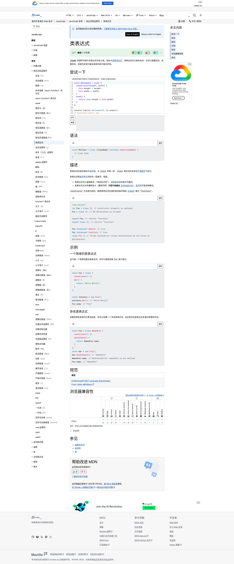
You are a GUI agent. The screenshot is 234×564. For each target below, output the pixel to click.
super (37, 393)
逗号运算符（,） (42, 147)
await (37, 103)
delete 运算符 (41, 162)
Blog (161, 15)
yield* (38, 437)
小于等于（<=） (42, 265)
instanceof (40, 245)
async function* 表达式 (45, 98)
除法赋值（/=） (42, 177)
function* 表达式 (42, 201)
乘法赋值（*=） (42, 299)
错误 (35, 462)
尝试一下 (175, 34)
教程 (171, 536)
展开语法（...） (42, 368)
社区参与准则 (96, 554)
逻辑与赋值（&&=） (44, 275)
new (37, 304)
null (37, 314)
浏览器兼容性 (177, 53)
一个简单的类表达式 (83, 253)
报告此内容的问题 (105, 487)
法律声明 (82, 554)
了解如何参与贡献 (80, 476)
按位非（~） (41, 118)
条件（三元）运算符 (44, 152)
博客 (101, 527)
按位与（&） (40, 108)
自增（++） (40, 236)
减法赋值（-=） (42, 388)
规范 (173, 49)
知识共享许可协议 (101, 559)
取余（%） (40, 349)
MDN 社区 (139, 522)
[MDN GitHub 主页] (32, 537)
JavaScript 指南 (40, 45)
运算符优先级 (41, 334)
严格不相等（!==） (43, 378)
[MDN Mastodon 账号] (46, 537)
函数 (35, 447)
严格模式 (141, 171)
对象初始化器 (41, 329)
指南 (171, 531)
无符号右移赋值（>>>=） (46, 422)
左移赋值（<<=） (43, 255)
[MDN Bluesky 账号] (37, 537)
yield (37, 432)
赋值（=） (40, 85)
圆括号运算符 (41, 216)
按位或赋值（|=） (43, 128)
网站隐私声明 (56, 554)
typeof (38, 403)
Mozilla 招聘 (104, 531)
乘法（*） (39, 295)
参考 (33, 61)
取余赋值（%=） (42, 353)
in (36, 231)
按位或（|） (40, 123)
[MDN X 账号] (41, 537)
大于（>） (40, 206)
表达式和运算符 (40, 71)
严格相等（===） (43, 373)
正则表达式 (38, 457)
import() (38, 226)
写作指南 (138, 531)
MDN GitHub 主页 (142, 540)
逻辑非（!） (40, 280)
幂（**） (39, 187)
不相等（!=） (41, 241)
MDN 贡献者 (111, 484)
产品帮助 (103, 544)
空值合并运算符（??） (45, 324)
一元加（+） (41, 412)
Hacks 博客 (175, 544)
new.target (40, 309)
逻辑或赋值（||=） (43, 290)
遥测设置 (70, 554)
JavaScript (36, 34)
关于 (101, 522)
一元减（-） (40, 407)
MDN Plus (104, 540)
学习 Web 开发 (176, 527)
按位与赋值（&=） (43, 113)
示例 (173, 46)
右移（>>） (40, 358)
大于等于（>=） (42, 211)
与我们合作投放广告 (108, 536)
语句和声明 (38, 442)
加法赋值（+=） (42, 80)
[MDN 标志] (36, 517)
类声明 (92, 171)
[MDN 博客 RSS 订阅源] (50, 537)
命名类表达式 (79, 311)
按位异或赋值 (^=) (43, 137)
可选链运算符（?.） (44, 339)
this (36, 398)
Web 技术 (174, 522)
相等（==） (40, 182)
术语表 (172, 540)
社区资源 (138, 527)
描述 (173, 42)
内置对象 (37, 66)
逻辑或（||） (40, 285)
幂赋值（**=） (42, 191)
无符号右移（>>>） (44, 417)
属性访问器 (40, 344)
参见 (173, 57)
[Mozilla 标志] (39, 554)
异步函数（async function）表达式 (48, 92)
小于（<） (39, 260)
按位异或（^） (41, 132)
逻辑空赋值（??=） (43, 319)
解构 (37, 167)
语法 (173, 38)
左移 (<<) (39, 250)
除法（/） (39, 172)
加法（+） (40, 76)
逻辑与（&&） (41, 270)
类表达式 (39, 142)
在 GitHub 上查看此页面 (82, 487)
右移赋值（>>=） (43, 363)
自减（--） (40, 157)
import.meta (40, 221)
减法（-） (39, 383)
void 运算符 (40, 427)
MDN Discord (141, 536)
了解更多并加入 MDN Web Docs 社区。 (121, 29)
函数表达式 (117, 60)
